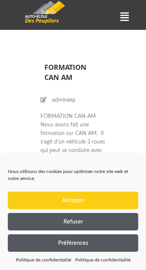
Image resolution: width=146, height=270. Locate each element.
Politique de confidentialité (43, 260)
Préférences (73, 243)
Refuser (73, 222)
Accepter (73, 200)
